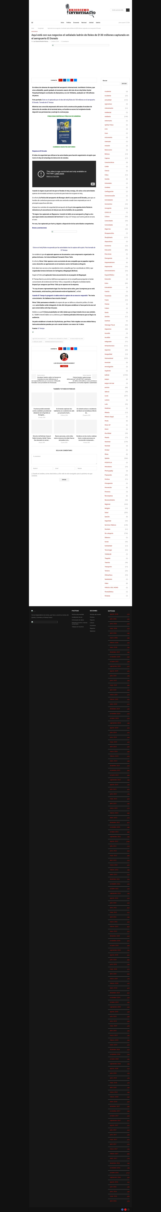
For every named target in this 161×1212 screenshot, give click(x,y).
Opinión (98, 22)
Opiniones (92, 631)
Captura (116, 158)
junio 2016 (113, 1191)
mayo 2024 (113, 742)
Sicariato (116, 529)
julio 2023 (113, 789)
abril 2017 (113, 1144)
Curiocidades (116, 221)
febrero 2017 (114, 1154)
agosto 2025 (114, 671)
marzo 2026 (114, 638)
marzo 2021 (114, 922)
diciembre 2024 (115, 709)
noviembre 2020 (115, 941)
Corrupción (116, 208)
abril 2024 (113, 747)
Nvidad (116, 450)
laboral (116, 392)
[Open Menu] (32, 22)
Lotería (116, 400)
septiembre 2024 (115, 723)
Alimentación (116, 108)
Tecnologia (116, 550)
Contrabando (116, 200)
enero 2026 (113, 647)
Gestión (116, 316)
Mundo (116, 437)
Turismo (116, 571)
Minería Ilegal (116, 417)
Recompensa (116, 496)
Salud (116, 512)
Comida (116, 179)
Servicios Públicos (116, 525)
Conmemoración (116, 196)
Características (116, 162)
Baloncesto (116, 150)
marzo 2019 (114, 1035)
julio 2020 (113, 960)
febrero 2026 (114, 642)
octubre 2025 (114, 661)
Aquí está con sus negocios (39, 338)
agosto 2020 (114, 955)
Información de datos (78, 620)
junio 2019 (113, 1021)
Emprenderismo (116, 262)
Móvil (116, 429)
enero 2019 (113, 1045)
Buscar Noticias (128, 10)
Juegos (116, 379)
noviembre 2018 (115, 1054)
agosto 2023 (114, 784)
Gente (116, 312)
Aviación (116, 146)
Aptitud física (116, 125)
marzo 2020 (114, 978)
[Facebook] (32, 10)
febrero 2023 (114, 813)
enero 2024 (113, 761)
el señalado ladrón (37, 341)
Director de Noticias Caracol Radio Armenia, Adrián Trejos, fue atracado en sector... (42, 438)
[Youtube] (36, 10)
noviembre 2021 (115, 884)
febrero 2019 (114, 1040)
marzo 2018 (114, 1092)
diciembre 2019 (115, 993)
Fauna (116, 300)
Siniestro (116, 537)
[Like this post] (60, 348)
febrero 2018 (114, 1097)
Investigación (116, 367)
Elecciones (116, 254)
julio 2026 (113, 619)
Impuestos (116, 329)
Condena (116, 187)
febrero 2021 (114, 926)
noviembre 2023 (115, 770)
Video (116, 583)
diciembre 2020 (115, 936)
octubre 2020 (114, 945)
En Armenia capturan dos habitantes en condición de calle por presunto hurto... (64, 411)
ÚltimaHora (116, 575)
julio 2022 (113, 846)
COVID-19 (116, 212)
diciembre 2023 (115, 765)
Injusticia (116, 350)
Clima (116, 175)
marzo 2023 (114, 808)
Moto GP (116, 425)
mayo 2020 (113, 969)
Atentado (116, 141)
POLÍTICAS (75, 610)
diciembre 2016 (115, 1163)
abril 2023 (113, 803)
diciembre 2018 (115, 1049)
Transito (116, 562)
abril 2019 (113, 1030)
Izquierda (116, 371)
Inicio (62, 22)
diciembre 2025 (115, 652)
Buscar (105, 80)
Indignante (116, 341)
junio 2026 (113, 624)
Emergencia (116, 258)
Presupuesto (116, 483)
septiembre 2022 (115, 836)
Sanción (116, 517)
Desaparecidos (116, 233)
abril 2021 (113, 917)
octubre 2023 (114, 775)
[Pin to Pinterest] (71, 80)
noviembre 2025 (115, 657)
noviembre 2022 (115, 827)
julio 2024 (113, 732)
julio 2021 (113, 903)
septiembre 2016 (115, 1177)
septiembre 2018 (115, 1064)
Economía (76, 22)
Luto (116, 404)
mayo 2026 (113, 628)
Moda (116, 421)
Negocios (92, 628)
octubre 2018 (114, 1059)
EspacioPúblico (116, 275)
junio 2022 (113, 851)
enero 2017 (113, 1158)
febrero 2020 (114, 983)
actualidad (116, 100)
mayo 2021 (113, 912)
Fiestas (116, 304)
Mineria (116, 412)
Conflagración (116, 191)
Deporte (92, 620)
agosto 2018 (114, 1068)
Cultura (116, 216)
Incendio (116, 333)
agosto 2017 (114, 1125)
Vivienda (116, 596)
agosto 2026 (114, 614)
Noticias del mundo (95, 614)
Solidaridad (116, 546)
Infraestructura (116, 346)
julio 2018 (113, 1073)
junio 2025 (113, 680)
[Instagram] (34, 10)
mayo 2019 (113, 1026)
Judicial (91, 22)
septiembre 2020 (115, 950)
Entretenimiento (116, 271)
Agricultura (116, 104)
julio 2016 (113, 1187)
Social (116, 542)
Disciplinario (116, 237)
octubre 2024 (114, 718)
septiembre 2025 (115, 666)
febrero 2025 (114, 699)
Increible (116, 337)
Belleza (116, 154)
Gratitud (116, 321)
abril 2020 (113, 974)
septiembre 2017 (115, 1120)
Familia (116, 291)
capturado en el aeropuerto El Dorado (57, 338)
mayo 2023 (113, 799)
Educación (116, 250)
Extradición (116, 287)
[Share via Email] (75, 80)
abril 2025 (113, 690)
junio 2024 (113, 737)
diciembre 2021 (115, 879)
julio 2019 (113, 1016)
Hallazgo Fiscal (116, 325)
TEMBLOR (116, 554)
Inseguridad (41, 28)
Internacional (116, 358)
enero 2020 (113, 988)
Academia (116, 91)
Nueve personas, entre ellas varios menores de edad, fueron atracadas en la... (64, 438)
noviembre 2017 (115, 1111)
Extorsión (116, 279)
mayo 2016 (113, 1196)
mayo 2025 (113, 685)
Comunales (116, 183)
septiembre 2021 (115, 893)
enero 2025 (113, 704)
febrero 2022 (114, 870)
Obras (116, 454)
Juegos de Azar (116, 383)
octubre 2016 (114, 1172)
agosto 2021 (114, 898)
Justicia (116, 387)
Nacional (84, 22)
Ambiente (116, 116)
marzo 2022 (114, 865)
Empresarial (116, 266)
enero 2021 (113, 931)
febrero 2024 (114, 756)
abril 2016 (113, 1201)
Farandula (116, 296)
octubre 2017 (114, 1116)
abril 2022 (113, 860)
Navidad (116, 446)
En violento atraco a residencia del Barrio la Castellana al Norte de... (86, 411)
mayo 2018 (113, 1083)
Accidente (116, 96)
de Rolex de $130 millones (76, 338)
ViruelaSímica (116, 592)
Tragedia (116, 558)
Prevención (116, 487)
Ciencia (116, 171)
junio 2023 (113, 794)
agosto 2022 (114, 841)
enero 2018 (113, 1101)
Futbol (116, 308)
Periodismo (116, 467)
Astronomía (116, 137)
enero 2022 (113, 874)
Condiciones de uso (77, 617)
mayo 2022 (113, 855)
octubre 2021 (114, 889)
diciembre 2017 (115, 1106)
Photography (116, 471)
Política (68, 22)
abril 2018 (113, 1087)
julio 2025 (113, 676)
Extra (116, 283)
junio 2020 (113, 964)
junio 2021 (113, 907)
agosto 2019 (114, 1012)
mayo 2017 (113, 1139)
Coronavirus (116, 204)
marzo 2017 (114, 1149)
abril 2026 (113, 633)
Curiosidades (116, 225)
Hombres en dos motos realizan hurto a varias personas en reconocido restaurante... (86, 438)
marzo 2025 (114, 694)
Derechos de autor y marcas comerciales (79, 623)
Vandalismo (116, 579)
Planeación (116, 475)
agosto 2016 (114, 1182)
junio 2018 (113, 1078)
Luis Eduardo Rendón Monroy (40, 41)
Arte (116, 129)
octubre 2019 (114, 1002)
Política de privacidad (78, 614)
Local (116, 396)
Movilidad (116, 433)
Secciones (93, 610)
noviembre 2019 (115, 997)
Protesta (116, 492)
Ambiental (116, 112)
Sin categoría (116, 533)
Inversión (116, 362)
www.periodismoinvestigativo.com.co (54, 341)
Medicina (116, 408)
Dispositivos (116, 241)
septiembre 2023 (115, 780)
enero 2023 (113, 818)
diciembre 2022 (115, 822)
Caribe (116, 166)
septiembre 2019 (115, 1007)
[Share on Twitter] (68, 80)
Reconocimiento (116, 500)
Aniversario (116, 121)
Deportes (116, 229)
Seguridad (116, 521)
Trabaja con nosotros (78, 626)
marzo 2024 (114, 751)
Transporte (116, 567)
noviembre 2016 (115, 1168)
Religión (116, 508)
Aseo (116, 133)
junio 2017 (113, 1135)
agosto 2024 (114, 728)
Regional (116, 504)
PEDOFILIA (116, 462)
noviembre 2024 (115, 713)
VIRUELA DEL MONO (116, 587)
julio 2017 (113, 1130)
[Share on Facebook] (64, 80)
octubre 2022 (114, 832)
